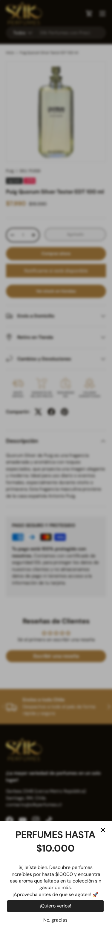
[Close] (103, 830)
